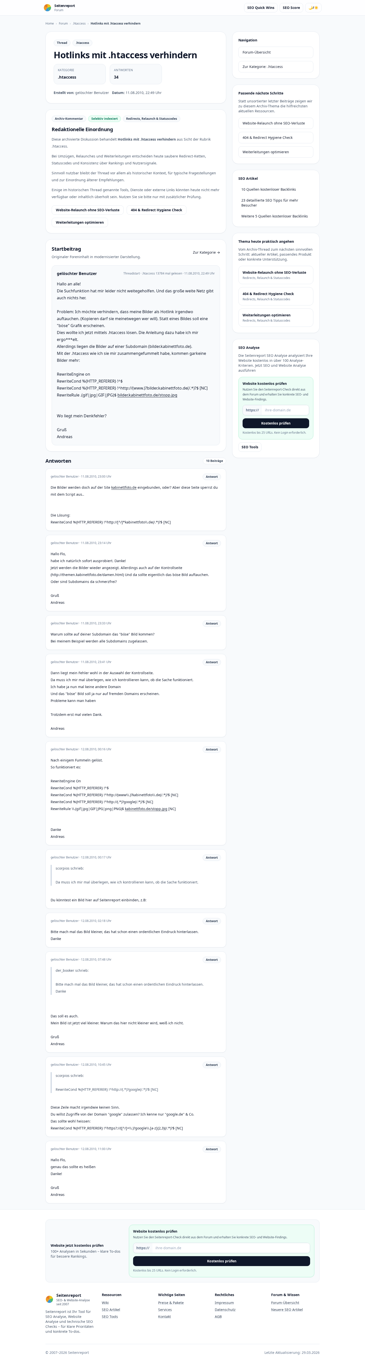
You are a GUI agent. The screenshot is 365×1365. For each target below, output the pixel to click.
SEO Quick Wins (260, 7)
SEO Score (291, 7)
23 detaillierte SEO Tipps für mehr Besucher (269, 203)
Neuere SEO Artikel (287, 1309)
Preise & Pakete (171, 1302)
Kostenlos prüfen (276, 423)
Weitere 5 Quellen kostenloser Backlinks (274, 216)
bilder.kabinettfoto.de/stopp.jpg (147, 395)
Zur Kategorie (206, 252)
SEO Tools (250, 447)
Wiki (105, 1302)
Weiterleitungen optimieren (80, 222)
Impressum (224, 1302)
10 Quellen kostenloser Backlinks (268, 189)
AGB (218, 1316)
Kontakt (164, 1316)
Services (165, 1309)
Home (49, 23)
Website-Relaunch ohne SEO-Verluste (87, 210)
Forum (63, 23)
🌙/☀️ (313, 7)
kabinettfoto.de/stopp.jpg (146, 808)
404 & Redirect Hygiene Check (156, 210)
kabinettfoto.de (124, 487)
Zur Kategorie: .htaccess (263, 66)
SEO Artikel (111, 1309)
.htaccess (79, 23)
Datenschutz (225, 1309)
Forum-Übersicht (257, 52)
